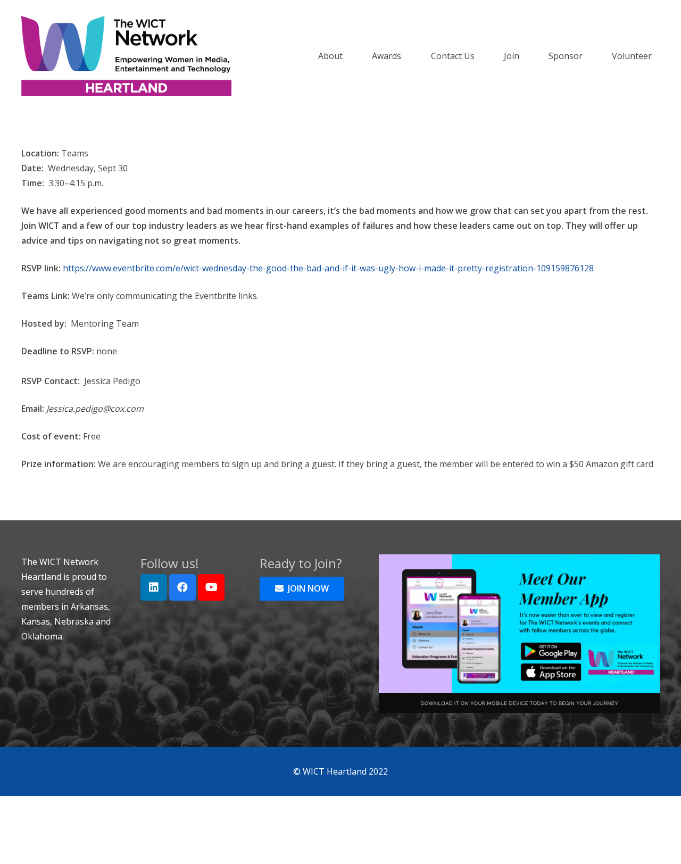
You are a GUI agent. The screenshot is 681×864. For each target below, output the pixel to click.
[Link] (126, 56)
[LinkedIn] (153, 587)
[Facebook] (182, 587)
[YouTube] (211, 587)
